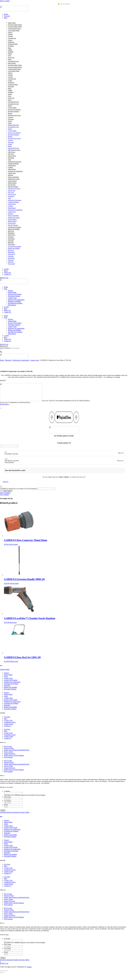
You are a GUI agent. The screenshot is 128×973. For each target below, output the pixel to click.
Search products (5, 348)
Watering (10, 175)
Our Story (7, 717)
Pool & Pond (11, 185)
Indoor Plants (12, 23)
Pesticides (11, 237)
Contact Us (7, 312)
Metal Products (12, 183)
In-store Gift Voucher (14, 294)
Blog (5, 309)
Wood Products (12, 181)
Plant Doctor (11, 235)
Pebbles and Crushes (14, 179)
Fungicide (11, 240)
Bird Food (11, 231)
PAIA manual (8, 757)
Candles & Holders (13, 163)
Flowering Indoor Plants (15, 24)
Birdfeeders (11, 233)
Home (6, 287)
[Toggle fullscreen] (3, 970)
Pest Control (11, 244)
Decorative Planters (13, 111)
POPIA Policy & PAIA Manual (14, 755)
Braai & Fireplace (13, 186)
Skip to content (5, 1)
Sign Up (5, 481)
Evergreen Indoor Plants (15, 26)
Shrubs (10, 53)
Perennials (11, 46)
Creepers (10, 36)
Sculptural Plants (13, 44)
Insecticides (11, 239)
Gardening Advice (10, 722)
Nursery (10, 32)
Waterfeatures (12, 169)
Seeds (6, 676)
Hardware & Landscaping (15, 171)
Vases (9, 159)
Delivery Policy (9, 748)
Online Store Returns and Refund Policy (17, 750)
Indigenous (11, 42)
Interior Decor (12, 156)
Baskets (10, 113)
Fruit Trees (11, 57)
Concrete (10, 117)
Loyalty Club (8, 720)
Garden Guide (8, 724)
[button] (66, 18)
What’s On (7, 310)
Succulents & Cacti (13, 61)
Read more (13, 622)
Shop (5, 289)
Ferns (9, 55)
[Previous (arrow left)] (1, 972)
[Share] (5, 970)
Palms (9, 59)
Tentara (29, 967)
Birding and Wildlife (14, 229)
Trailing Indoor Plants (14, 28)
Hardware (8, 360)
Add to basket (8, 491)
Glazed (10, 121)
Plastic (10, 123)
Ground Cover (12, 38)
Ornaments (11, 158)
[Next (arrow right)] (3, 972)
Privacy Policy (8, 752)
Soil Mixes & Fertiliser (14, 227)
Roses (9, 48)
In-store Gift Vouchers (14, 109)
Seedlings (10, 52)
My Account (8, 746)
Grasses (10, 40)
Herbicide (11, 242)
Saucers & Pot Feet (13, 125)
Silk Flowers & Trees (14, 150)
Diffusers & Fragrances (14, 161)
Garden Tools (12, 173)
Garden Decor (12, 165)
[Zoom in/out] (1, 970)
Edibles (10, 50)
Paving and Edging (13, 177)
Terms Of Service (9, 753)
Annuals (10, 34)
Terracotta (11, 119)
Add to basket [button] (13, 544)
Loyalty (6, 307)
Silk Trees (11, 154)
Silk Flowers (11, 152)
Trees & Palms (12, 107)
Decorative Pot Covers (14, 115)
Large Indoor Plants (13, 30)
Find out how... (5, 404)
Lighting (10, 167)
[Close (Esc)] (7, 970)
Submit (3, 810)
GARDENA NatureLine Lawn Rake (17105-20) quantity (18, 489)
